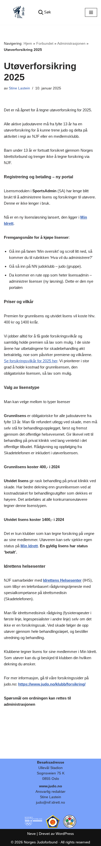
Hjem (28, 43)
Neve (31, 834)
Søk (47, 12)
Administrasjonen (71, 43)
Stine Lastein (19, 88)
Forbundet (44, 43)
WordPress (65, 834)
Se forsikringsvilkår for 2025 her (30, 361)
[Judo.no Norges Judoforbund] (19, 12)
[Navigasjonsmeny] (91, 12)
